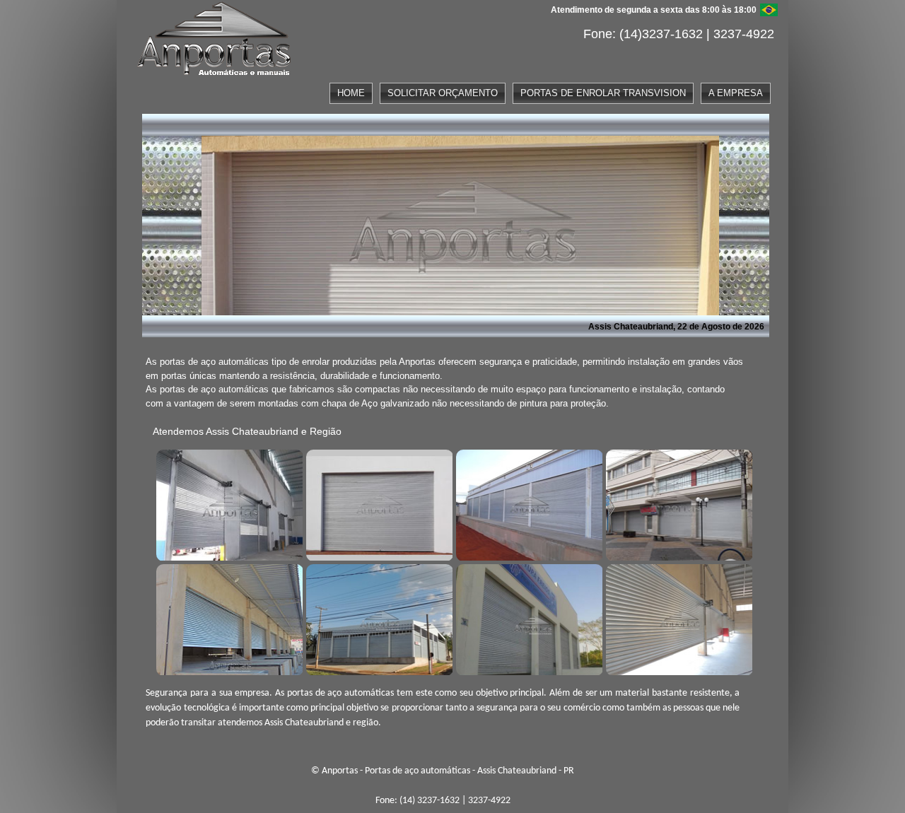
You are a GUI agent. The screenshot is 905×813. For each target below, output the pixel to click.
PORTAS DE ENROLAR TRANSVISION (603, 93)
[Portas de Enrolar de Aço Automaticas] (677, 618)
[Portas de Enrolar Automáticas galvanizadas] (527, 618)
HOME (351, 93)
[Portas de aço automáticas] (228, 503)
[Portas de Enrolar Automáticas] (377, 618)
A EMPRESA (735, 93)
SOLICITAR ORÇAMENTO (442, 93)
